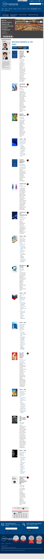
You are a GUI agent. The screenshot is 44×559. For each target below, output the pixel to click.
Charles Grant (21, 140)
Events (28, 8)
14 (26, 507)
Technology (13, 15)
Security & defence (14, 14)
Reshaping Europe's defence (22, 316)
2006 (21, 516)
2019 (19, 514)
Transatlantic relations (33, 14)
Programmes (34, 8)
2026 (16, 513)
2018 (21, 514)
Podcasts (24, 8)
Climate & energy (5, 15)
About (6, 8)
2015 (14, 515)
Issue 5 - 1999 (22, 139)
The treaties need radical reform (22, 333)
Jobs (2, 10)
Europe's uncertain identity (22, 161)
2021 (14, 514)
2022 (26, 513)
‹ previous (18, 507)
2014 (17, 515)
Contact (3, 543)
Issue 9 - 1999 (22, 322)
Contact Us (7, 10)
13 (24, 507)
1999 (24, 517)
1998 (26, 517)
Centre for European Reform (10, 4)
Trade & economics (23, 14)
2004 (26, 516)
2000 (21, 517)
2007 (19, 516)
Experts (39, 8)
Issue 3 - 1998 (22, 293)
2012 (21, 515)
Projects (15, 8)
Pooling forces (22, 336)
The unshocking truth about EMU (23, 458)
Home (2, 8)
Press (20, 8)
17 (20, 508)
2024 (21, 513)
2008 (17, 516)
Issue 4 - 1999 (22, 236)
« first (15, 507)
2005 (24, 516)
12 (23, 507)
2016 (26, 514)
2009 (14, 516)
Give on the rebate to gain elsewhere (22, 247)
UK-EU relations (5, 14)
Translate (22, 1)
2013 (19, 515)
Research (11, 8)
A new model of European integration (23, 307)
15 (17, 508)
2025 (19, 513)
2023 (23, 513)
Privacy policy (8, 543)
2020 (17, 514)
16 (18, 508)
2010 (26, 515)
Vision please (22, 183)
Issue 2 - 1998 (22, 389)
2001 (19, 517)
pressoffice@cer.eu (5, 67)
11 (21, 507)
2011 (24, 515)
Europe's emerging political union (22, 146)
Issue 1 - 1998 (22, 450)
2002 (17, 517)
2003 (14, 517)
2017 (24, 514)
